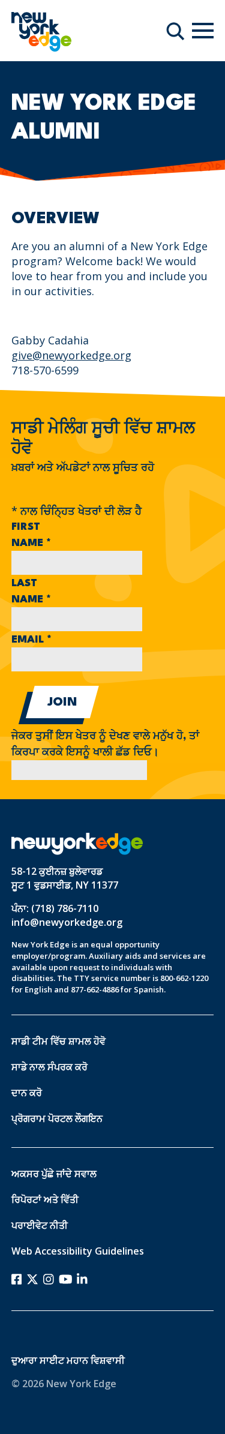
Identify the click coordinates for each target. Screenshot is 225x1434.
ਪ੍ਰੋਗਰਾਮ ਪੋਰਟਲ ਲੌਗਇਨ (57, 1118)
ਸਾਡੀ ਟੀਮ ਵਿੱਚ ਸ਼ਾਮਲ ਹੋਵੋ (58, 1041)
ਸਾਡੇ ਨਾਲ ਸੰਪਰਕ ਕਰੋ (49, 1066)
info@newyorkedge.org (66, 922)
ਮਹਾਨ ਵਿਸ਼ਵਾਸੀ (96, 1360)
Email (31, 640)
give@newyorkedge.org (71, 355)
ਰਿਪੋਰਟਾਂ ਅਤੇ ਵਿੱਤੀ (45, 1199)
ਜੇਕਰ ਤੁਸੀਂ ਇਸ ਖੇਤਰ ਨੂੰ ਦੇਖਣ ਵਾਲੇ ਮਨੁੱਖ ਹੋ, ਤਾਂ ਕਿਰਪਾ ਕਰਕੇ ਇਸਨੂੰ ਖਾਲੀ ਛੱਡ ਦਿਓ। (105, 744)
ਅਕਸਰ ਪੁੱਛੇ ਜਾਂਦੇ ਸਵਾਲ (54, 1173)
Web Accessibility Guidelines (77, 1251)
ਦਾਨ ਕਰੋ (26, 1092)
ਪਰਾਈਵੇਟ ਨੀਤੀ (39, 1225)
